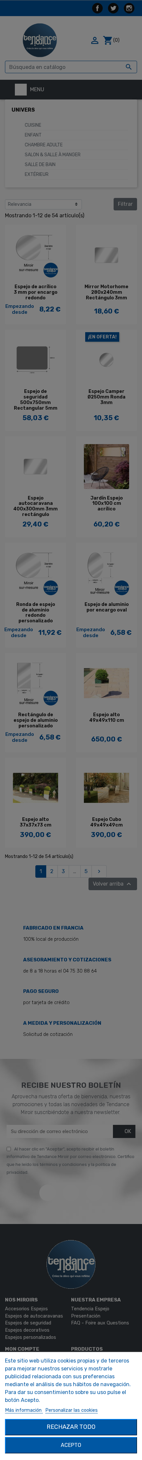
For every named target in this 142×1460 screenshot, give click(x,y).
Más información (24, 1410)
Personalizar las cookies (71, 1410)
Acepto (71, 1445)
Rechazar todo (71, 1426)
